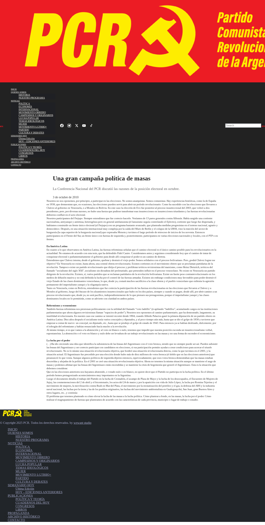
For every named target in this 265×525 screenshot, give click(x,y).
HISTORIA (24, 95)
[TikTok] (91, 125)
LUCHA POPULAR (29, 118)
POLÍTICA (24, 103)
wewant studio (82, 422)
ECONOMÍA (25, 106)
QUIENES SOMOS (18, 92)
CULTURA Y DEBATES (31, 132)
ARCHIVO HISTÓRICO (20, 162)
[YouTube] (84, 125)
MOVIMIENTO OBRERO (32, 112)
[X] (76, 125)
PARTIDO (24, 129)
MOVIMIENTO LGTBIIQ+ (33, 127)
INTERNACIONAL (29, 109)
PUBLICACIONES (18, 144)
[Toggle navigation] (1, 126)
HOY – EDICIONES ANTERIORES (37, 141)
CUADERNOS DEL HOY (32, 150)
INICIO (14, 89)
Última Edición (27, 138)
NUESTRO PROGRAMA (32, 98)
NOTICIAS (15, 101)
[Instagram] (69, 125)
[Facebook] (62, 125)
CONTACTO (16, 165)
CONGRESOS (26, 153)
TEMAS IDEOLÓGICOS (31, 121)
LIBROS (23, 156)
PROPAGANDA (17, 159)
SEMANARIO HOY (19, 136)
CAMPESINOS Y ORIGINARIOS (36, 115)
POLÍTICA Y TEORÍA (30, 147)
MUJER (23, 124)
